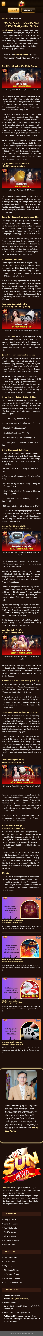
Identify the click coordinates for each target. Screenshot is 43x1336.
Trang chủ (5, 18)
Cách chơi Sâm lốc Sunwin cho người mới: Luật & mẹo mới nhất (12, 1043)
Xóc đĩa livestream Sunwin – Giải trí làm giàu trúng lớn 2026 (12, 1002)
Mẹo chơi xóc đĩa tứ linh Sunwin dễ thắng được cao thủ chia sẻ (12, 921)
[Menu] (3, 4)
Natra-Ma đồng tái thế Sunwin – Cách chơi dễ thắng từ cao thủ (12, 960)
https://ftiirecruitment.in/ (20, 1299)
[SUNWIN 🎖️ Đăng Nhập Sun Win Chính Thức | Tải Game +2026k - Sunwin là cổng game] (21, 4)
